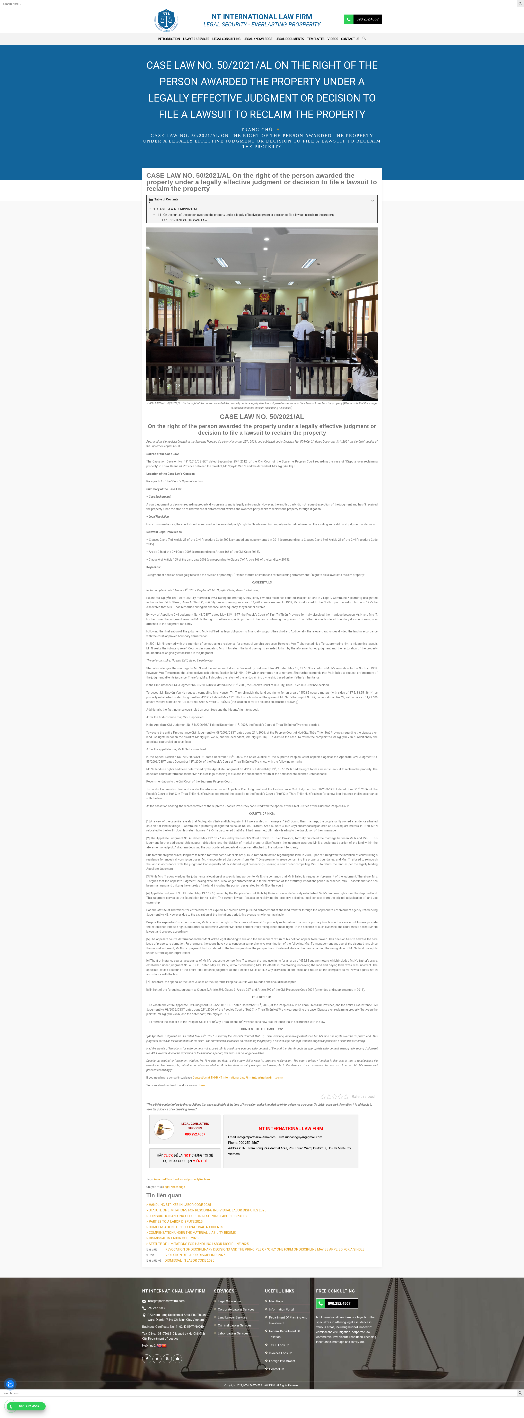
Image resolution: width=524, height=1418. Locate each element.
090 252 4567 (249, 1143)
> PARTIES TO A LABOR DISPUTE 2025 (174, 1222)
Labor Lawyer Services (233, 1333)
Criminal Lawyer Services (235, 1325)
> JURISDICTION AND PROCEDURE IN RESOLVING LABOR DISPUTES (196, 1216)
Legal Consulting (226, 39)
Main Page (276, 1301)
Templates (315, 39)
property (193, 1179)
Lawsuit (183, 1179)
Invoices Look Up (280, 1353)
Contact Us (350, 39)
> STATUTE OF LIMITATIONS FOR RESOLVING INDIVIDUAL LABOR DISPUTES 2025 (206, 1210)
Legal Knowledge (258, 39)
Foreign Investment (282, 1361)
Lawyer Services (196, 39)
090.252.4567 (195, 1134)
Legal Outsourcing (230, 1301)
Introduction (169, 39)
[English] (159, 1345)
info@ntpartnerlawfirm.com (256, 1137)
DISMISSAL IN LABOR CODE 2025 (189, 1260)
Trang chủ (257, 129)
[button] (364, 39)
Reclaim (204, 1179)
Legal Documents (290, 39)
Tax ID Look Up (279, 1345)
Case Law (172, 1179)
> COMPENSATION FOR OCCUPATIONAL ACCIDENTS (184, 1227)
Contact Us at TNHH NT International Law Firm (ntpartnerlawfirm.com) (238, 1077)
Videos (333, 39)
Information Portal (281, 1309)
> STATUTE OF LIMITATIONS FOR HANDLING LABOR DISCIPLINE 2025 (197, 1244)
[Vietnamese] (164, 1345)
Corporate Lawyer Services (236, 1309)
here (202, 1085)
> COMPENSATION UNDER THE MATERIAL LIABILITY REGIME (191, 1233)
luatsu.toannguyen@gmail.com (300, 1137)
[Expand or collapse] (372, 200)
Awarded (160, 1179)
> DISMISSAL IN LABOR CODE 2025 (172, 1238)
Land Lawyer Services (232, 1317)
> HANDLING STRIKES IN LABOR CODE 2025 (178, 1205)
